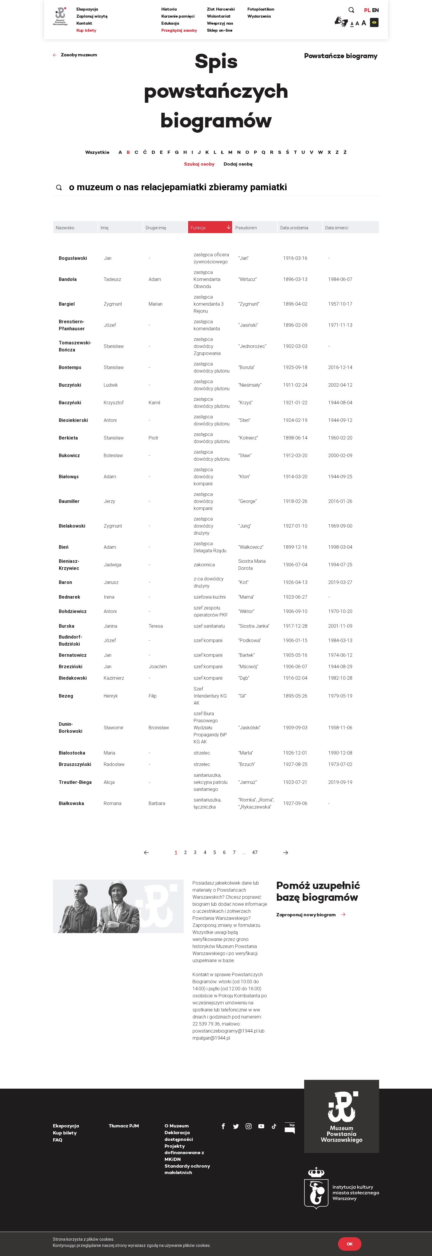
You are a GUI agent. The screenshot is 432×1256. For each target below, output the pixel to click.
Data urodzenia (294, 227)
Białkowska (71, 803)
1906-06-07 (295, 666)
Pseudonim (246, 227)
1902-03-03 (295, 346)
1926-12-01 (295, 753)
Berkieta (68, 438)
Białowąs (69, 476)
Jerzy (109, 501)
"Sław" (245, 455)
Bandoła (68, 279)
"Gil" (242, 696)
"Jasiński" (248, 325)
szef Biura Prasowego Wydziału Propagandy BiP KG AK (210, 728)
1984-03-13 (340, 640)
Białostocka (72, 753)
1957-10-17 (340, 304)
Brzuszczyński (75, 764)
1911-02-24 (295, 385)
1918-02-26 (295, 501)
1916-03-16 (295, 258)
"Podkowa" (249, 640)
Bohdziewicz (73, 611)
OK (350, 1244)
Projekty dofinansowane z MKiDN (184, 1152)
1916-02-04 (295, 678)
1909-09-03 (295, 727)
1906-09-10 (295, 611)
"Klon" (244, 476)
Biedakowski (73, 678)
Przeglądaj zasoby (179, 30)
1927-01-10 (295, 526)
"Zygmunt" (248, 304)
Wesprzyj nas (220, 23)
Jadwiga (112, 565)
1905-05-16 (295, 655)
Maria (109, 753)
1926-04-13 (295, 582)
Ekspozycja (87, 9)
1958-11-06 (340, 727)
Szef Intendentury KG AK (210, 696)
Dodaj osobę (238, 164)
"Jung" (244, 526)
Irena (109, 597)
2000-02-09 (340, 455)
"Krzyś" (245, 402)
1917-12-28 (295, 626)
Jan (107, 258)
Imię (104, 227)
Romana (112, 803)
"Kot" (243, 582)
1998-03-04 (340, 547)
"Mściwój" (248, 666)
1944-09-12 (340, 420)
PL (367, 10)
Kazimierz (114, 678)
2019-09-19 (340, 782)
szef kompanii (208, 640)
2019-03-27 (340, 582)
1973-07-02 (340, 764)
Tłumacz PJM (124, 1126)
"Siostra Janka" (253, 626)
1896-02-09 (295, 325)
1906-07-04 (295, 565)
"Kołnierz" (248, 438)
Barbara (157, 803)
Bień (63, 547)
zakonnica (204, 565)
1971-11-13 (340, 325)
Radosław (114, 764)
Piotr (153, 438)
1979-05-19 (340, 696)
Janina (110, 626)
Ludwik (111, 385)
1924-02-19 (295, 420)
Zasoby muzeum (79, 55)
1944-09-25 (340, 476)
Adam (155, 279)
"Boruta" (246, 367)
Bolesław (113, 455)
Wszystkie (97, 152)
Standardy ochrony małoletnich (187, 1169)
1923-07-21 (295, 782)
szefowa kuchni (210, 597)
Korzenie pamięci (178, 16)
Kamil (154, 402)
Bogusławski (73, 258)
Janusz (111, 582)
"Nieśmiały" (250, 385)
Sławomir (113, 727)
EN (375, 10)
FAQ (57, 1140)
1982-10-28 (340, 678)
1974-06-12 (340, 655)
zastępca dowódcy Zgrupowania (207, 346)
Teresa (156, 626)
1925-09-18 (295, 367)
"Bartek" (246, 655)
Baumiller (69, 501)
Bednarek (69, 597)
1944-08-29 (340, 666)
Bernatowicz (73, 655)
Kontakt (84, 23)
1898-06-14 (295, 438)
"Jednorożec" (252, 346)
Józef (110, 325)
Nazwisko (65, 227)
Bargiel (67, 304)
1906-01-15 (295, 640)
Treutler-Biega (75, 782)
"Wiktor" (246, 611)
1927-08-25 (295, 764)
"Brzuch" (246, 764)
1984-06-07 (340, 279)
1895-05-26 (295, 696)
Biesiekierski (73, 420)
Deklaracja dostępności (179, 1135)
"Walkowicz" (251, 547)
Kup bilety (86, 30)
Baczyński (70, 402)
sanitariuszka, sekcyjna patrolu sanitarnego (210, 782)
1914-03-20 (295, 476)
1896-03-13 (295, 279)
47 (254, 852)
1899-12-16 (295, 547)
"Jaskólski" (249, 727)
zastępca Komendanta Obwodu (207, 279)
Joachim (158, 666)
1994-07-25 (340, 565)
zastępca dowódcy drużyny (203, 526)
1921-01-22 (295, 402)
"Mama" (246, 597)
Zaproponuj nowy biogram (306, 915)
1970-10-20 (340, 611)
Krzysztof (113, 402)
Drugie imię (156, 227)
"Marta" (245, 753)
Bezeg (66, 696)
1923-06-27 (295, 597)
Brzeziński (70, 666)
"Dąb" (244, 678)
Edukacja (170, 23)
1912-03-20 (295, 455)
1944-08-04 (340, 402)
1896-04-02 (295, 304)
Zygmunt (113, 304)
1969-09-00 (340, 526)
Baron (65, 582)
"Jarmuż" (247, 782)
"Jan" (243, 258)
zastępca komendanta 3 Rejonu (209, 304)
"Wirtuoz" (247, 279)
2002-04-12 (340, 385)
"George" (247, 501)
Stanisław (114, 346)
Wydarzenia (259, 16)
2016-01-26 (340, 501)
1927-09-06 (295, 803)
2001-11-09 (340, 626)
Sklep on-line (219, 30)
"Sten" (244, 420)
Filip (153, 696)
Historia (169, 9)
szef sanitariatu (209, 626)
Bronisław (159, 727)
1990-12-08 (340, 753)
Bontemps (70, 367)
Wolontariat (219, 16)
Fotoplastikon (260, 9)
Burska (66, 626)
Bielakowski (72, 526)
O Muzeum (177, 1126)
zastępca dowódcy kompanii (203, 476)
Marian (156, 304)
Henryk (111, 696)
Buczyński (70, 385)
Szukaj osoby (199, 164)
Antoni (110, 420)
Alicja (109, 782)
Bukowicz (69, 455)
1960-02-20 (340, 438)
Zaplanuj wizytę (92, 16)
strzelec (202, 753)
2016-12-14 (340, 367)
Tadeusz (112, 279)
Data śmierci (336, 227)
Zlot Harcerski (221, 9)
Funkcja (198, 227)
